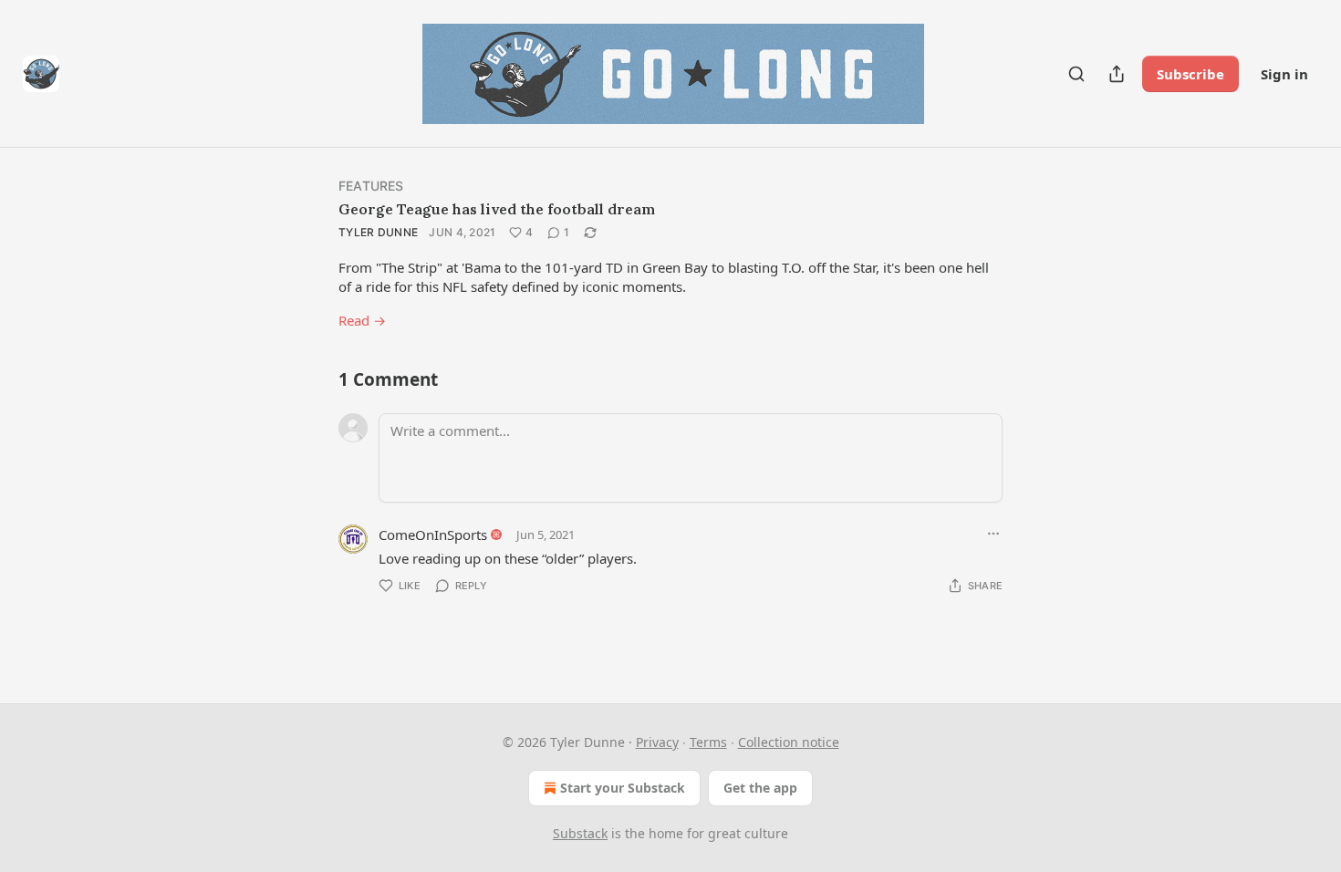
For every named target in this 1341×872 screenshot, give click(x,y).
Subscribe (1190, 74)
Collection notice (788, 742)
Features (371, 185)
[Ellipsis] (993, 533)
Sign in (1284, 74)
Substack (580, 833)
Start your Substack (622, 787)
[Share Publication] (1116, 74)
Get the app (760, 787)
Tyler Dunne (378, 232)
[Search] (1076, 74)
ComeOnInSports (433, 534)
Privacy (657, 742)
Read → (362, 320)
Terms (708, 742)
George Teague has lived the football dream (496, 209)
